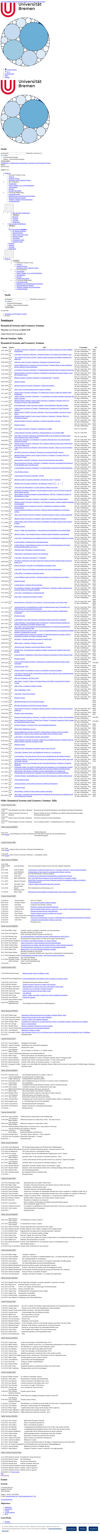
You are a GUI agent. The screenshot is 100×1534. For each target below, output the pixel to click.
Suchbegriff (4, 153)
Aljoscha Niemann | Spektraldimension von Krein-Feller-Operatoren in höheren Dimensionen (43, 776)
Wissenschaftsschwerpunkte (17, 198)
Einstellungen (71, 1529)
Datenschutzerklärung (55, 1528)
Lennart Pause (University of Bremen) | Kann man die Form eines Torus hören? (38, 460)
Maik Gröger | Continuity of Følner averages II (28, 643)
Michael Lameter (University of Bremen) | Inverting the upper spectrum (37, 479)
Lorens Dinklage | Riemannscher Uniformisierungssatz (31, 542)
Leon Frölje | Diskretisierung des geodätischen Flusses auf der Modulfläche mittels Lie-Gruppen (44, 538)
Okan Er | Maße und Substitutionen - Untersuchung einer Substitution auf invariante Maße (42, 530)
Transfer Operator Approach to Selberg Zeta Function (39, 984)
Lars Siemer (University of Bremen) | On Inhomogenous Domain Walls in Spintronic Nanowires (44, 370)
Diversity (11, 189)
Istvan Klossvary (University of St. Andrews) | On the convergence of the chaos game (40, 602)
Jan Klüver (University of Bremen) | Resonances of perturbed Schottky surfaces (38, 452)
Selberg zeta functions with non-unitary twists (37, 991)
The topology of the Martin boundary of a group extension (39, 941)
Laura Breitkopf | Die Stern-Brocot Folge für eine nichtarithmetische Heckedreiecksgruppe (42, 756)
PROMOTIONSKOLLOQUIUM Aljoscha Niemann (30, 705)
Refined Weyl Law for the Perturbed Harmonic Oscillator (38, 949)
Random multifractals (37, 915)
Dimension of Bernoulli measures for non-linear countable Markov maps (43, 1015)
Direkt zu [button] (7, 259)
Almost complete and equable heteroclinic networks (44, 884)
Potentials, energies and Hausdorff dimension (44, 907)
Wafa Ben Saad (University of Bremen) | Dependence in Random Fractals (37, 362)
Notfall (7, 1510)
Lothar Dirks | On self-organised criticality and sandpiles (31, 737)
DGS (6, 1514)
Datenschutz (8, 1509)
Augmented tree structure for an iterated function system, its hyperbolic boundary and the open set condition (54, 1021)
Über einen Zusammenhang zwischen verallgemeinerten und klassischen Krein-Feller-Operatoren (61, 917)
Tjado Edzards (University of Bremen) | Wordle (29, 476)
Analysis (11, 177)
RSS (2, 1473)
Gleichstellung (13, 187)
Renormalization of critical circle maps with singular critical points (43, 986)
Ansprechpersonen (6, 1499)
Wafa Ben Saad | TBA (21, 666)
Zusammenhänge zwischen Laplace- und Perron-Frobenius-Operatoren (42, 955)
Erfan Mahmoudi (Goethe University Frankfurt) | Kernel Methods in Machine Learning (41, 405)
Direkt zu (7, 173)
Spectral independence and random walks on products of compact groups (45, 978)
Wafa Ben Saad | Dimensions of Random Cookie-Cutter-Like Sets (34, 748)
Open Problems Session (21, 780)
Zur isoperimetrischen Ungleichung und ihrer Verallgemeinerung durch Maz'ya (45, 936)
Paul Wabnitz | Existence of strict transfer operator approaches (33, 791)
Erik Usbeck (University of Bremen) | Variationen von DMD (33, 429)
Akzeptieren (93, 1529)
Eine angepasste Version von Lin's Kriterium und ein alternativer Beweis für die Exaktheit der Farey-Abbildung (55, 1032)
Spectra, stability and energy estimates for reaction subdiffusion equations (45, 995)
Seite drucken (5, 1475)
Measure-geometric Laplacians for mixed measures (37, 1026)
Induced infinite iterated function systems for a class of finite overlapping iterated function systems (61, 909)
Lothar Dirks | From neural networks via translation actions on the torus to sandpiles (40, 620)
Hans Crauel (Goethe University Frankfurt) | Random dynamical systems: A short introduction (43, 515)
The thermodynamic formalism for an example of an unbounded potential (43, 947)
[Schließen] (5, 291)
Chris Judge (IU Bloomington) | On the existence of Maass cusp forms (36, 487)
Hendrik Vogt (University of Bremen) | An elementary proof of (38, 483)
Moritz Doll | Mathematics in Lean (25, 729)
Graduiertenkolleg (14, 201)
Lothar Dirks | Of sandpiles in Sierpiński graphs (29, 573)
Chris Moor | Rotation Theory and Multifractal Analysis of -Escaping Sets (37, 752)
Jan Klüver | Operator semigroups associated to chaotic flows (33, 639)
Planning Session (19, 382)
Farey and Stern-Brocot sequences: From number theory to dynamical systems (52, 878)
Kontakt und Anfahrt (15, 191)
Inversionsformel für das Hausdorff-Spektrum (35, 1028)
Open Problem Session (21, 472)
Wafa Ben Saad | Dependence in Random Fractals (29, 550)
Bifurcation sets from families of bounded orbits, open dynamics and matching (52, 892)
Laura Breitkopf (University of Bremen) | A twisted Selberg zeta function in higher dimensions (43, 468)
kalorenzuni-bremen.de (21, 1496)
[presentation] (52, 378)
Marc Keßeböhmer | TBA (22, 690)
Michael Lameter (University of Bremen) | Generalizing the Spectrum (36, 378)
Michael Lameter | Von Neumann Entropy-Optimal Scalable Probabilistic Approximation (41, 534)
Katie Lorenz (15, 1472)
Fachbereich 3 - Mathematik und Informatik (14, 163)
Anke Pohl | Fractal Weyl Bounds (24, 694)
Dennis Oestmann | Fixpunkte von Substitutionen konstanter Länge (35, 565)
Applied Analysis (14, 178)
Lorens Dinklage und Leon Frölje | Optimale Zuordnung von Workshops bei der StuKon (41, 577)
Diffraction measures (29, 997)
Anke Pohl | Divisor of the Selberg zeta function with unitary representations (37, 569)
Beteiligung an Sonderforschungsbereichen (22, 196)
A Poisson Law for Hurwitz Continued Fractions (38, 989)
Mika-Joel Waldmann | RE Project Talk (26, 678)
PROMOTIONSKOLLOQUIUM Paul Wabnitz (29, 701)
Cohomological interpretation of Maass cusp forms (46, 920)
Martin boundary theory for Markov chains (36, 973)
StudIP (7, 834)
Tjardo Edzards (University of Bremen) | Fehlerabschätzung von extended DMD (39, 433)
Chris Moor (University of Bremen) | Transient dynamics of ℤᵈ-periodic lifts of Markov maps (42, 354)
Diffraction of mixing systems (30, 1030)
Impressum (8, 1507)
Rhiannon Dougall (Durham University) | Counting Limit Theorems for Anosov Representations (44, 717)
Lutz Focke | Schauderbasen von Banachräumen (29, 593)
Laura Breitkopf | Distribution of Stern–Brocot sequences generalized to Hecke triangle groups (43, 655)
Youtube (7, 1521)
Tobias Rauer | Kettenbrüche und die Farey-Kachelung (31, 554)
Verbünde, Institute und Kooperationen (21, 199)
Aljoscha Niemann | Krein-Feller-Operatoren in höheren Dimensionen (36, 783)
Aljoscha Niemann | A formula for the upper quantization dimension (35, 725)
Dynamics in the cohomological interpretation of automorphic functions (50, 876)
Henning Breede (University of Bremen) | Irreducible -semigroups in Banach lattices (41, 499)
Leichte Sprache (10, 1512)
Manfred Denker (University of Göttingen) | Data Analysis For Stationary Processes (40, 518)
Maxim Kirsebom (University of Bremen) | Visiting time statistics (34, 385)
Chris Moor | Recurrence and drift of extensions (30, 558)
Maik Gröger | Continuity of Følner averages (28, 686)
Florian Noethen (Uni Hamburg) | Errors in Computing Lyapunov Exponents (38, 670)
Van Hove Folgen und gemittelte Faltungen (34, 1019)
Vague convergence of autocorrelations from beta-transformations (41, 943)
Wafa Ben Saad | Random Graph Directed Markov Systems (32, 647)
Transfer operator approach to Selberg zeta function (46, 913)
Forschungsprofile (14, 194)
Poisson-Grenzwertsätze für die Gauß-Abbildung (36, 1017)
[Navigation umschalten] (1, 145)
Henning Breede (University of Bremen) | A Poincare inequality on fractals (37, 421)
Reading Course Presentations (23, 713)
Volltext (5, 155)
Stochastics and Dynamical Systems (39, 163)
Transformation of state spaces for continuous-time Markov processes (49, 872)
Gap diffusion (27, 993)
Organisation (13, 184)
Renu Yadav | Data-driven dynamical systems (28, 597)
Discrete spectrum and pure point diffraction (44, 911)
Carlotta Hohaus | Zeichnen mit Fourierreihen (28, 585)
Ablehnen (83, 1529)
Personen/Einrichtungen (10, 157)
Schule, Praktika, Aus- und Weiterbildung (21, 185)
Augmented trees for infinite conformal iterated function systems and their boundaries (47, 945)
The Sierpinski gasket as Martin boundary (43, 902)
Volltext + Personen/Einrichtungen (13, 159)
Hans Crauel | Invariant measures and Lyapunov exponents (32, 389)
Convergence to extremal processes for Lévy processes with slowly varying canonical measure (57, 870)
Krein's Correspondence (28, 1024)
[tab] (50, 805)
